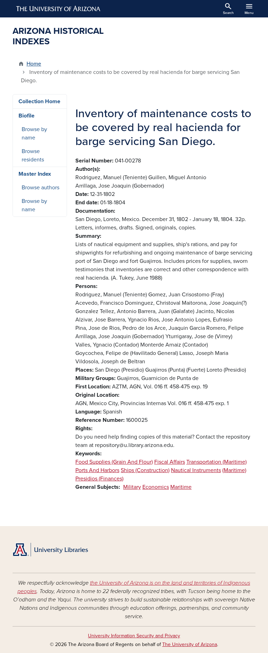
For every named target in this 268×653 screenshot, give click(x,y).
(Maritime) (234, 470)
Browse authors (40, 187)
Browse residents (33, 155)
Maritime (181, 487)
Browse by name (34, 133)
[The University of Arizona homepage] (58, 8)
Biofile (26, 115)
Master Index (34, 173)
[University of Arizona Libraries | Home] (50, 549)
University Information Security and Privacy (134, 636)
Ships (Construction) (145, 470)
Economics (155, 487)
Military (132, 487)
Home (34, 63)
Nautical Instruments (196, 470)
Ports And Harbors (97, 470)
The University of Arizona (189, 644)
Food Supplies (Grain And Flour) (114, 461)
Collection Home (39, 101)
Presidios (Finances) (99, 478)
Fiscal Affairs (169, 461)
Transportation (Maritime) (216, 461)
